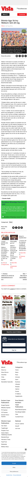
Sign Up (14, 350)
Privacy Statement (17, 475)
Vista (2, 26)
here (10, 209)
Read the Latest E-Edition (14, 332)
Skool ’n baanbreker (22, 237)
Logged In (12, 289)
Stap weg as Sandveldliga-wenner (23, 277)
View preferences (14, 471)
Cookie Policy (9, 475)
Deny (14, 467)
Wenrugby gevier (13, 242)
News (10, 222)
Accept (14, 463)
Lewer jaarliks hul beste (4, 243)
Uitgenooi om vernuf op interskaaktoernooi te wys (7, 277)
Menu (3, 14)
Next (24, 273)
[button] (26, 449)
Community (22, 14)
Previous (5, 273)
